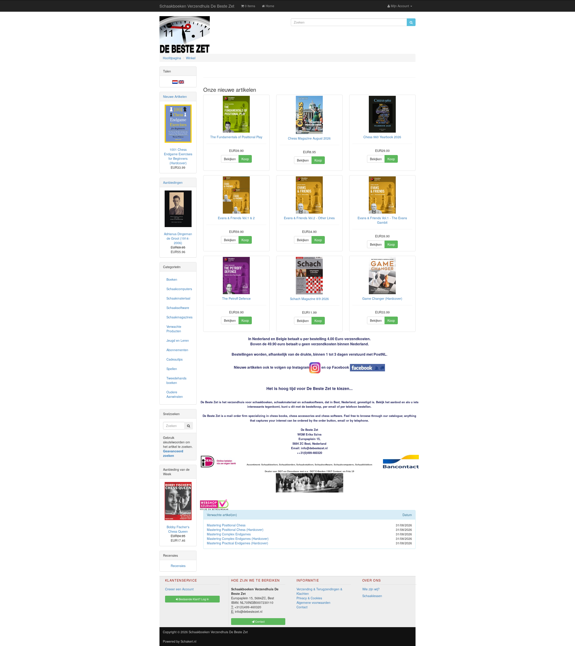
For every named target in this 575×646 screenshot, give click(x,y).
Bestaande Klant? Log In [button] (193, 599)
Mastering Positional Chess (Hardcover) (235, 529)
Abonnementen (177, 350)
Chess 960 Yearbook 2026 (382, 137)
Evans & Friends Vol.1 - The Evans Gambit (382, 220)
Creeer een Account (179, 589)
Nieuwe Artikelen (175, 96)
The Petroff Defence (236, 298)
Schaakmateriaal (178, 298)
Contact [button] (259, 621)
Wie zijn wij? (371, 589)
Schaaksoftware (177, 307)
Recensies (178, 565)
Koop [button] (245, 159)
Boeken (171, 279)
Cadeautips (174, 359)
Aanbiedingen (173, 182)
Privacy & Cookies (309, 598)
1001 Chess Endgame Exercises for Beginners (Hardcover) (178, 156)
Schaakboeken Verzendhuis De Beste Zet (196, 6)
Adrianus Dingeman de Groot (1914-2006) (178, 238)
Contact (301, 607)
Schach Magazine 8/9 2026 (309, 298)
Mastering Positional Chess (226, 525)
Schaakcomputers (179, 289)
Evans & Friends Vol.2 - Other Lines (309, 218)
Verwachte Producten (173, 328)
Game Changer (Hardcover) (382, 298)
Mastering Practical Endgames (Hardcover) (237, 543)
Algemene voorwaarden (313, 602)
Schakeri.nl (188, 641)
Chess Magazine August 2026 (309, 138)
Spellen (171, 368)
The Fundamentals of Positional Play (236, 137)
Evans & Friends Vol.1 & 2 (236, 218)
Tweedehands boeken (176, 380)
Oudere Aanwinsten (174, 394)
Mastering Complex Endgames (229, 534)
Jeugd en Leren (177, 340)
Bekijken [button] (230, 159)
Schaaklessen (372, 595)
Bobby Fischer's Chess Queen (178, 529)
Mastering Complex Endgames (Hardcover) (238, 538)
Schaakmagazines (179, 317)
